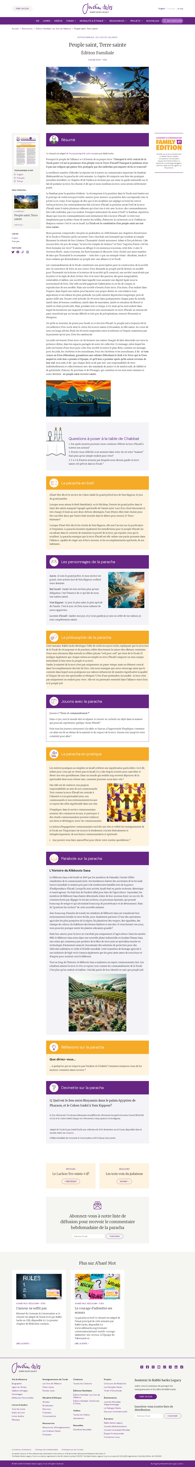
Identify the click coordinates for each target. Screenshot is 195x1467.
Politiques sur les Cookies (72, 1449)
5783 (101, 1303)
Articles (46, 1402)
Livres (46, 20)
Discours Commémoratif (115, 1411)
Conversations (49, 1416)
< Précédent (70, 1181)
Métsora (70, 1169)
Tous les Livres (18, 1409)
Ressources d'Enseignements (56, 1427)
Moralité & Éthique (92, 20)
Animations (78, 1418)
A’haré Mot (94, 60)
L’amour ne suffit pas (31, 1308)
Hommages (17, 1394)
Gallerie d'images (20, 1390)
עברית (180, 8)
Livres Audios (18, 1416)
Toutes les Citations (82, 1383)
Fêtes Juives (48, 1387)
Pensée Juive (49, 1390)
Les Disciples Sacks (113, 1387)
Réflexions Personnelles (23, 1397)
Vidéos (58, 20)
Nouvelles (152, 20)
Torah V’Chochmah (113, 1390)
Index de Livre (18, 1412)
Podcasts (47, 1412)
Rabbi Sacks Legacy (113, 1423)
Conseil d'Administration (115, 1426)
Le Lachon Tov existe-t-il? (70, 1174)
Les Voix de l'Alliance (52, 1383)
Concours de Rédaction (115, 1383)
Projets (135, 20)
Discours (47, 1409)
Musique (16, 1419)
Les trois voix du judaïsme (124, 1174)
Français (21, 178)
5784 (104, 60)
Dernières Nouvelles (82, 1429)
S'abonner (114, 1236)
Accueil (15, 28)
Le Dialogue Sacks (112, 1408)
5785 (43, 1303)
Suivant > (124, 1181)
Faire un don (22, 8)
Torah (70, 20)
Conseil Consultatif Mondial (117, 1430)
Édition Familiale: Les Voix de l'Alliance (53, 28)
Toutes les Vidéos (81, 1414)
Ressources (117, 20)
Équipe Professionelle (114, 1433)
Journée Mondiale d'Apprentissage (112, 1403)
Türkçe (20, 181)
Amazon (70, 1133)
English (162, 8)
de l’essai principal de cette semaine (82, 153)
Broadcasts (48, 1405)
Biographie (17, 1383)
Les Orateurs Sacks (52, 1431)
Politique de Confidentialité (46, 1449)
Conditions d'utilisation (21, 1449)
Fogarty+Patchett (160, 1464)
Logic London (177, 1464)
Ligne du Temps (19, 1387)
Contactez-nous (112, 1437)
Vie (37, 20)
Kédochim (124, 1169)
